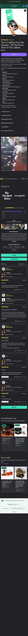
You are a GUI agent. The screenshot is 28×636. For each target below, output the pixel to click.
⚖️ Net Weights (4, 126)
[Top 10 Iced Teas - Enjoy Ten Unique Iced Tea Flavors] (20, 430)
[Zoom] (25, 10)
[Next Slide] (26, 226)
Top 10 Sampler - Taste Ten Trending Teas (14, 331)
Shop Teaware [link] (4, 463)
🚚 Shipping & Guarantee (7, 123)
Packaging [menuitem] (16, 247)
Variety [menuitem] (5, 247)
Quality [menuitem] (22, 247)
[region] (14, 226)
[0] (26, 6)
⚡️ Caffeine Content (6, 115)
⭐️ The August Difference (7, 130)
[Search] (24, 6)
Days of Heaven (6, 85)
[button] (7, 40)
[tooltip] (18, 231)
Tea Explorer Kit (6, 438)
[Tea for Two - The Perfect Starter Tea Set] (7, 473)
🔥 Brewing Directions (6, 119)
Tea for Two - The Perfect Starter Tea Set (7, 483)
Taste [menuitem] (10, 247)
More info (14, 511)
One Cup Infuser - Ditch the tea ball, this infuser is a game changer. (20, 484)
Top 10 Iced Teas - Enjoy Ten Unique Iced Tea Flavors (20, 440)
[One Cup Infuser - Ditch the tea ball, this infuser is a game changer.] (20, 473)
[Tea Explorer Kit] (7, 430)
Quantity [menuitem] (14, 249)
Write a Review (14, 260)
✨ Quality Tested (5, 111)
